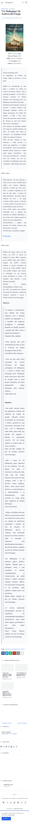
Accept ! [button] (6, 818)
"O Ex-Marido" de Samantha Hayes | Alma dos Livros (21, 674)
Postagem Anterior (7, 723)
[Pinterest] (14, 653)
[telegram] (16, 746)
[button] (2, 2)
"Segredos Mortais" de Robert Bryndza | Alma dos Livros (7, 693)
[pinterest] (6, 746)
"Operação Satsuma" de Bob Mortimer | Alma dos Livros (7, 675)
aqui (19, 53)
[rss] (14, 746)
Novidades (12, 8)
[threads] (11, 746)
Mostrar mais (7, 786)
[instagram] (9, 746)
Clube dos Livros (8, 784)
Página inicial (4, 8)
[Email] (18, 653)
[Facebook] (3, 653)
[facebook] (1, 746)
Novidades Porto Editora (18, 649)
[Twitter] (6, 653)
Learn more (11, 815)
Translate (14, 734)
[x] (4, 746)
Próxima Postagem (22, 723)
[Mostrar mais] (22, 653)
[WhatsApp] (10, 653)
